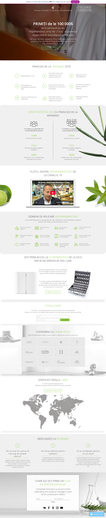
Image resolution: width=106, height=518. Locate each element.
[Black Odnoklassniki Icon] (53, 507)
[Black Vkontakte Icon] (44, 507)
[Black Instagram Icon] (57, 507)
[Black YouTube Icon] (61, 507)
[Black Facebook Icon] (48, 507)
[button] (84, 10)
